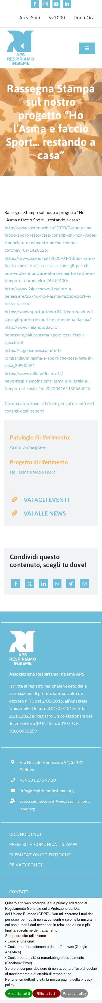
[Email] (84, 584)
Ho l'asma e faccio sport (32, 471)
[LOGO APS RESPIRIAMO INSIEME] (20, 32)
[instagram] (46, 4)
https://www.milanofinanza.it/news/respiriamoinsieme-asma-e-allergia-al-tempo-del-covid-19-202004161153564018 (48, 381)
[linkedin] (67, 4)
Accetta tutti (19, 993)
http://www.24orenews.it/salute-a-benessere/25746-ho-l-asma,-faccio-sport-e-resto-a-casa (48, 296)
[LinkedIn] (44, 584)
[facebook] (35, 4)
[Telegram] (70, 584)
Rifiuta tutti (46, 993)
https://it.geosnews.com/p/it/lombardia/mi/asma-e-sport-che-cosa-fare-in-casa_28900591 (49, 358)
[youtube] (56, 4)
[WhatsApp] (57, 584)
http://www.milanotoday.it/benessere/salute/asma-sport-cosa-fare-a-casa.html (45, 334)
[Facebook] (16, 584)
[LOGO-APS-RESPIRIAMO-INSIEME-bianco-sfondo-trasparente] (22, 632)
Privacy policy (75, 993)
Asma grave (34, 447)
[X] (30, 584)
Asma (15, 447)
